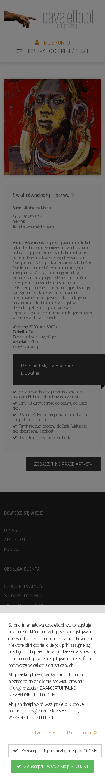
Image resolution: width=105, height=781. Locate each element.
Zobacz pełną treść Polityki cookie (62, 732)
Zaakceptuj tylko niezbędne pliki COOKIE (57, 750)
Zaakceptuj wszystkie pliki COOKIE (55, 766)
